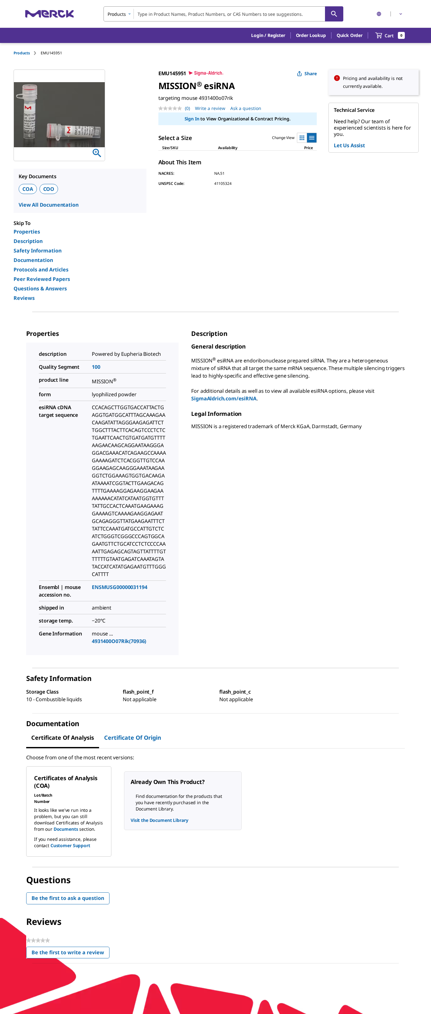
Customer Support (70, 845)
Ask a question (245, 108)
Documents (66, 829)
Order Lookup (311, 35)
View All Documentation (48, 205)
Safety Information (38, 250)
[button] (268, 35)
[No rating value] (171, 108)
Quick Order (350, 35)
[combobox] (223, 13)
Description (28, 241)
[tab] (27, 53)
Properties (27, 231)
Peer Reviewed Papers (42, 279)
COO (49, 188)
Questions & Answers (40, 288)
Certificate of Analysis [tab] (62, 737)
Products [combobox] (117, 14)
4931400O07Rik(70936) (119, 641)
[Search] (334, 13)
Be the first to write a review (70, 954)
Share (310, 73)
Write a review (210, 108)
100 (96, 366)
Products (22, 53)
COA (27, 188)
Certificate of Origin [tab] (132, 737)
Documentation (33, 260)
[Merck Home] (49, 13)
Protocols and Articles (41, 269)
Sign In (192, 119)
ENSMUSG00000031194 (119, 587)
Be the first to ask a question (68, 898)
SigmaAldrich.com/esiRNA (223, 398)
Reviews (24, 297)
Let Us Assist (349, 145)
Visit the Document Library (159, 820)
